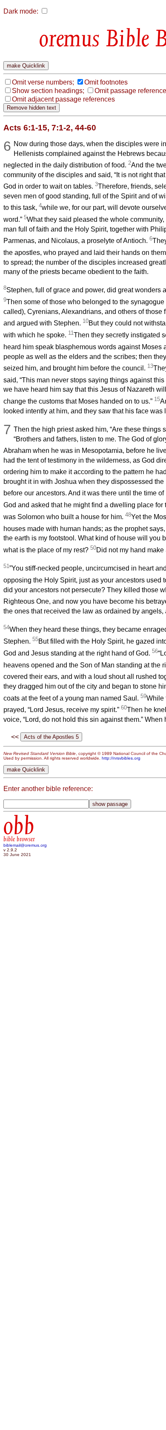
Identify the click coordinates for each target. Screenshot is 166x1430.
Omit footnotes (106, 82)
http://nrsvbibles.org (121, 758)
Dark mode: (20, 11)
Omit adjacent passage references (63, 99)
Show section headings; (48, 90)
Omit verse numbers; (43, 82)
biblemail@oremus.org (25, 845)
